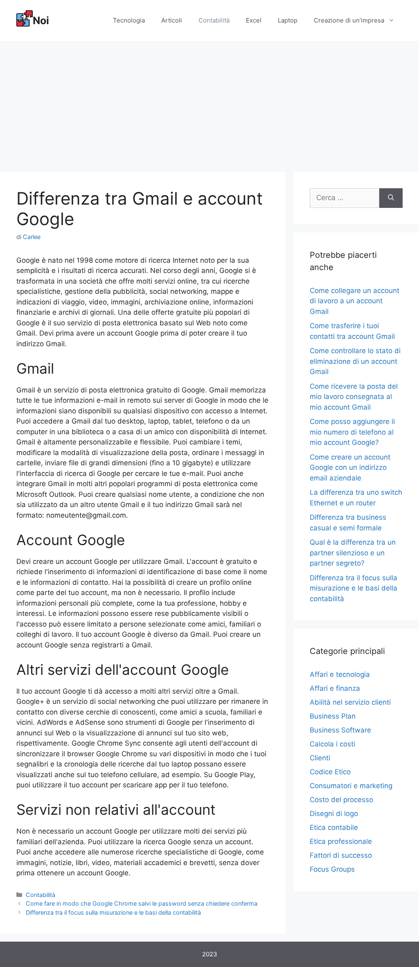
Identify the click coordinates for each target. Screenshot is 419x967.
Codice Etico (330, 772)
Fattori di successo (341, 855)
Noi (41, 20)
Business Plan (333, 716)
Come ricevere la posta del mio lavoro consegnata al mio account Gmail (354, 396)
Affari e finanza (335, 688)
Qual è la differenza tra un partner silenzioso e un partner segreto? (353, 552)
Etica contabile (334, 827)
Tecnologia (129, 20)
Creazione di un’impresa (349, 20)
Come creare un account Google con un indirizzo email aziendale (350, 467)
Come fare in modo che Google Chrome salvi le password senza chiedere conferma (141, 903)
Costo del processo (341, 800)
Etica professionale (341, 841)
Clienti (320, 758)
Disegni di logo (334, 813)
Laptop (287, 20)
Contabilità (214, 20)
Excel (253, 20)
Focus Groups (332, 869)
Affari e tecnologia (340, 674)
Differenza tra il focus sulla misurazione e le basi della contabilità (113, 912)
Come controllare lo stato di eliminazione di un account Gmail (355, 361)
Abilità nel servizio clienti (350, 702)
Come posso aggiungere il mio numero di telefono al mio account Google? (352, 431)
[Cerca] (391, 198)
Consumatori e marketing (351, 786)
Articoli (171, 20)
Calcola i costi (332, 744)
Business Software (340, 730)
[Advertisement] (209, 102)
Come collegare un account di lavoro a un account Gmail (354, 301)
